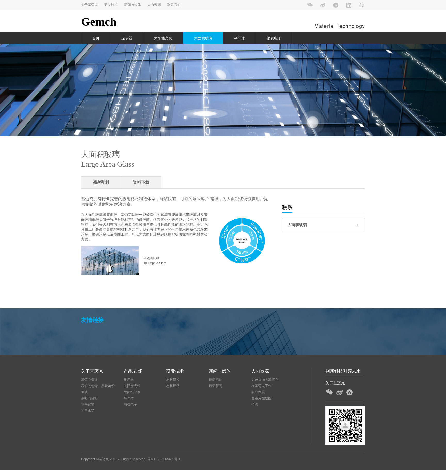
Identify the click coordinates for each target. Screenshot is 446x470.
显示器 (126, 38)
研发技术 (111, 4)
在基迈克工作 (261, 386)
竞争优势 (87, 404)
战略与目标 (89, 398)
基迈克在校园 (261, 398)
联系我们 (174, 4)
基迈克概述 (89, 380)
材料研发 (173, 380)
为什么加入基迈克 (264, 380)
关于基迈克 (89, 4)
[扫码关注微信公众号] (310, 5)
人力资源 (154, 4)
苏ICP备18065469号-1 (163, 459)
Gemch (98, 21)
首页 (95, 38)
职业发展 (258, 392)
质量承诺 (87, 411)
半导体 (239, 38)
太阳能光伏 (163, 38)
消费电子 (274, 38)
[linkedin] (349, 5)
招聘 (254, 404)
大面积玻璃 (203, 38)
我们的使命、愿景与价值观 (98, 389)
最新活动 (215, 380)
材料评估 (173, 386)
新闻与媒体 (132, 4)
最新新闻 (215, 386)
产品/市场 (133, 371)
